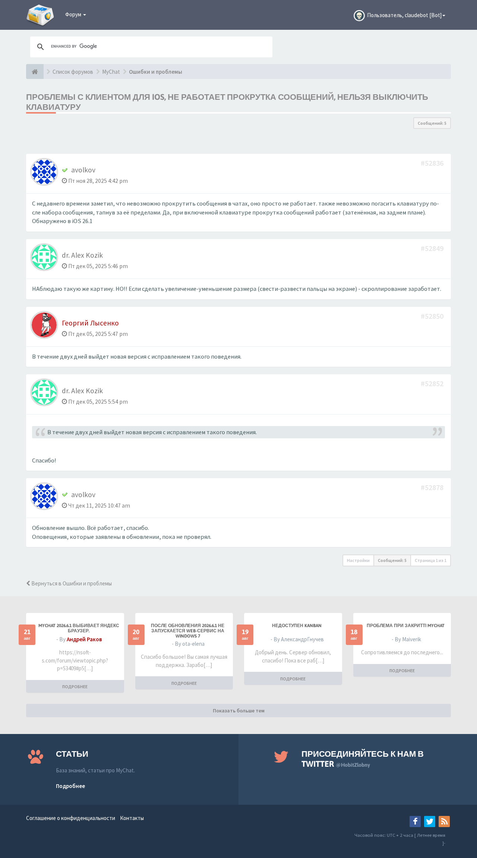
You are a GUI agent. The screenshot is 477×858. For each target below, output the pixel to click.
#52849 (433, 248)
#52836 (433, 163)
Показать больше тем (239, 710)
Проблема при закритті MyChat (406, 625)
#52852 (433, 383)
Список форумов (73, 71)
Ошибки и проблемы (155, 71)
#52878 (433, 487)
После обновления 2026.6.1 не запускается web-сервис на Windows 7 (187, 631)
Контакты (132, 818)
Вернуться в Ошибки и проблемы (71, 583)
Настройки (358, 560)
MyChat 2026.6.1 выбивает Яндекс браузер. (78, 628)
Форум (73, 14)
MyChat (111, 71)
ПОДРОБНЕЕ (75, 686)
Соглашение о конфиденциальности (70, 818)
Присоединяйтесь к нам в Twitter (362, 759)
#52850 (433, 316)
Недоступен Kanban (297, 625)
